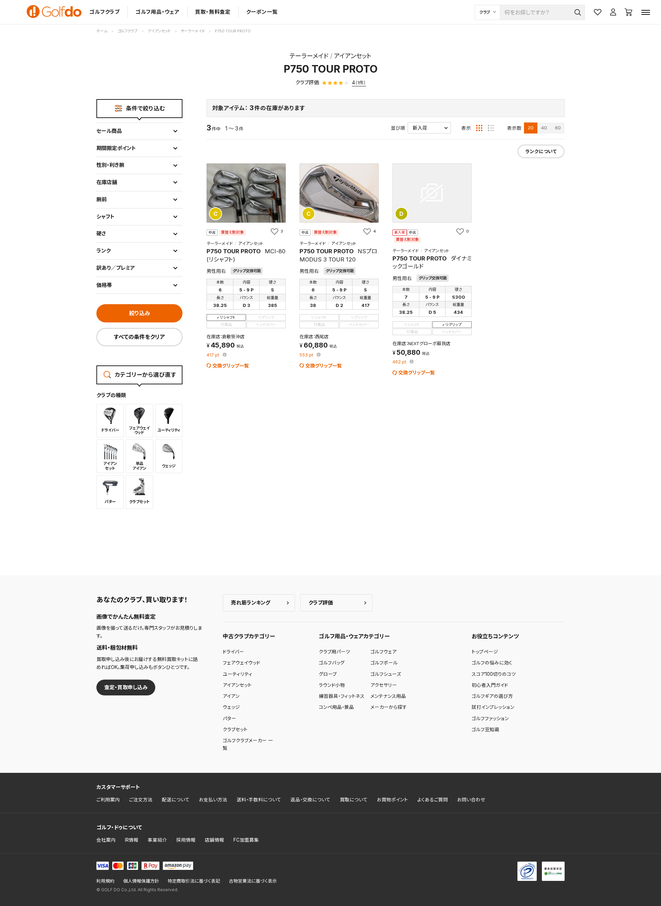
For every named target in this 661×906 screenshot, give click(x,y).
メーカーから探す (388, 707)
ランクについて (541, 151)
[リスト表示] (491, 128)
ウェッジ (231, 707)
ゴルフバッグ (332, 662)
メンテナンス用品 (388, 696)
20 (531, 127)
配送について (176, 799)
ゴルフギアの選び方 (492, 696)
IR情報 (131, 840)
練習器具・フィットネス (342, 696)
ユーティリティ (237, 674)
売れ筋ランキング (250, 602)
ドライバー (233, 651)
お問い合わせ (471, 799)
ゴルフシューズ (385, 674)
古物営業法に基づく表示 (253, 881)
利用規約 (105, 881)
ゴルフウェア (383, 651)
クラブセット (235, 729)
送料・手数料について (259, 799)
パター (229, 718)
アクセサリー (383, 685)
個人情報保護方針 (141, 881)
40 (544, 127)
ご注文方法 (141, 799)
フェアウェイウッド (241, 662)
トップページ (485, 651)
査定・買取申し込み (126, 687)
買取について (354, 799)
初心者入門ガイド (490, 685)
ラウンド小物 (332, 685)
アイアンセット (237, 685)
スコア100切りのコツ (494, 674)
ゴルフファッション (490, 718)
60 (558, 127)
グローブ (328, 674)
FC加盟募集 (246, 840)
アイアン (231, 696)
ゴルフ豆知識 (485, 729)
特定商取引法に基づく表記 (194, 881)
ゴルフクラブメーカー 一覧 (248, 744)
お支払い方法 (213, 799)
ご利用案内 (108, 799)
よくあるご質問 (432, 799)
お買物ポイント (392, 799)
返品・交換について (310, 799)
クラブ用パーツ (334, 651)
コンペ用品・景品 (336, 707)
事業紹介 (157, 840)
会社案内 (106, 840)
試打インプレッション (493, 707)
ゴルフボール (384, 662)
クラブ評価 (320, 602)
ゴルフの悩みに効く (492, 662)
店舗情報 (214, 840)
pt (214, 355)
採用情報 (186, 840)
